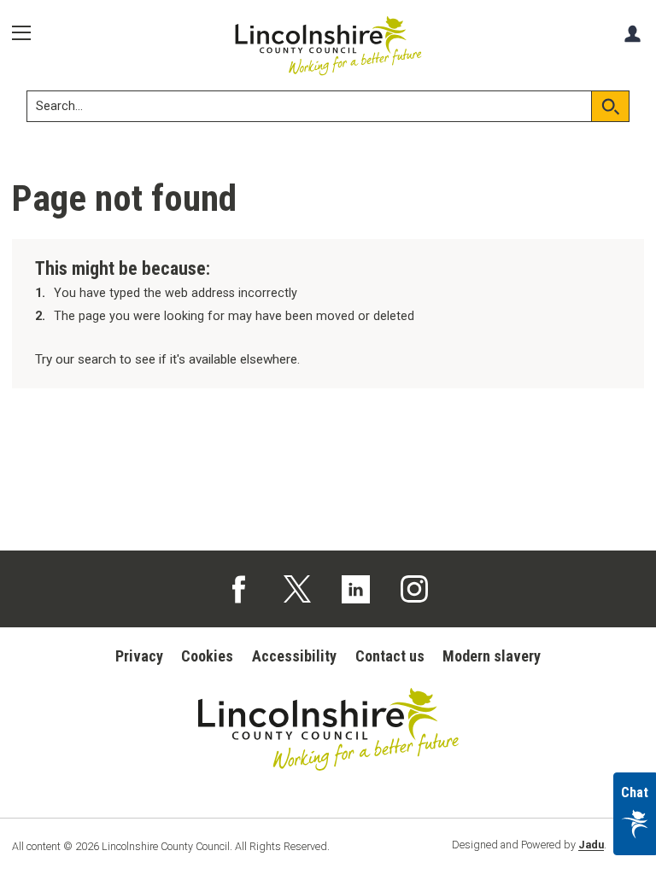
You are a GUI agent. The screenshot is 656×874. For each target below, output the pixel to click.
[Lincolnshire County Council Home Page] (328, 46)
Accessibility (294, 656)
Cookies (207, 656)
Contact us (390, 656)
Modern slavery (491, 656)
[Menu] (27, 33)
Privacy (139, 656)
